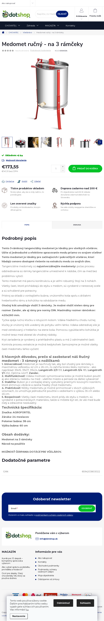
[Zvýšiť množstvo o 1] (63, 167)
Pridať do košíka (87, 168)
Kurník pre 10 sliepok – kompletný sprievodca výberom (12, 561)
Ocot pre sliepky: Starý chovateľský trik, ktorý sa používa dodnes (13, 575)
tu (27, 609)
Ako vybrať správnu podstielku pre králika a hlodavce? (16, 568)
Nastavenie (18, 616)
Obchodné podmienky (48, 566)
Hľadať (62, 13)
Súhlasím (85, 603)
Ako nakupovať (8, 3)
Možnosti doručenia (16, 160)
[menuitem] (12, 25)
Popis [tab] (27, 225)
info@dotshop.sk (49, 539)
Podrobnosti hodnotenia (40, 50)
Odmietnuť (63, 603)
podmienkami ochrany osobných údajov (54, 515)
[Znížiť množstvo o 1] (63, 170)
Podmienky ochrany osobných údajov (47, 570)
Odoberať (87, 508)
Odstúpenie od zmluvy (48, 579)
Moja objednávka (46, 575)
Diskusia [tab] (77, 225)
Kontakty (42, 562)
